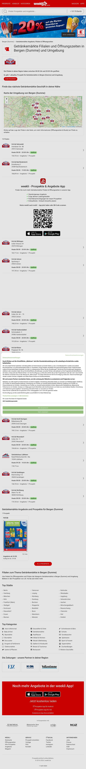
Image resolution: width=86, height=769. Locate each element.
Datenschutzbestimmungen (74, 355)
